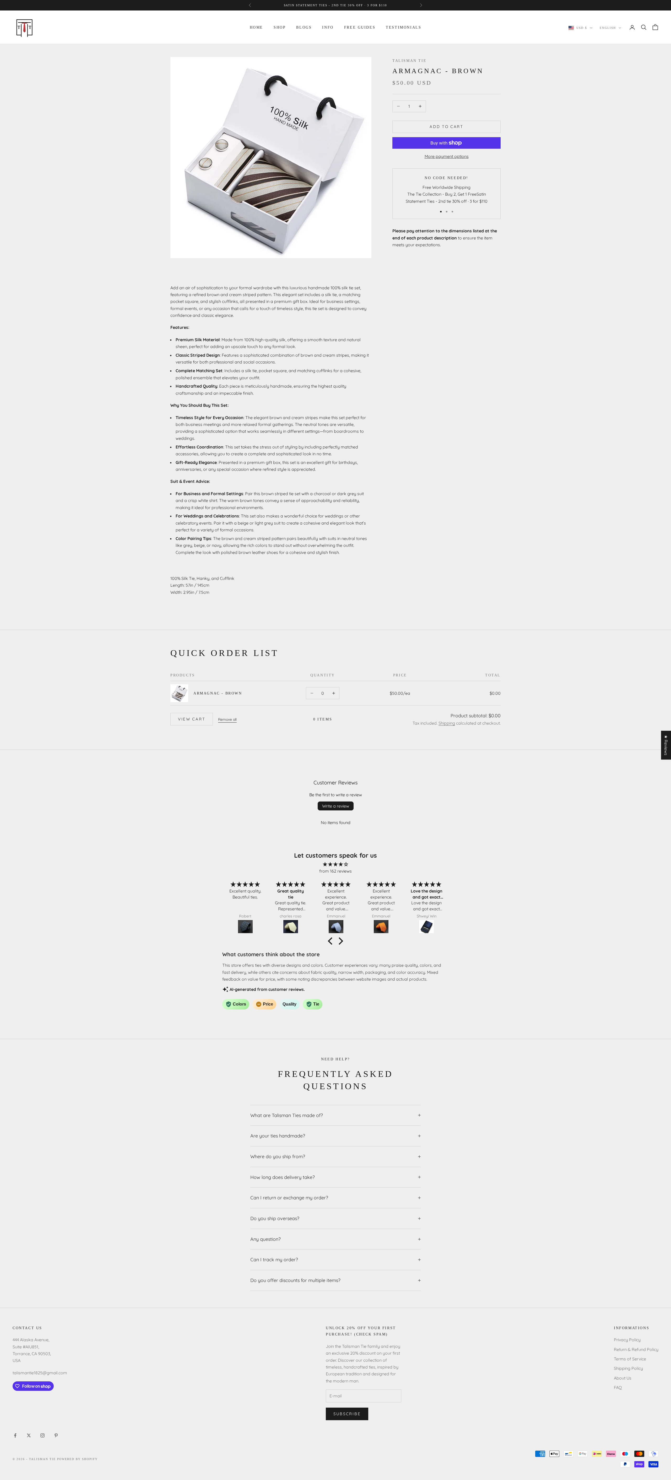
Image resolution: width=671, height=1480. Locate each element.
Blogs (304, 27)
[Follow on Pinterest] (56, 1435)
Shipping (447, 723)
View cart (191, 719)
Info (327, 27)
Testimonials (403, 27)
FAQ (618, 1387)
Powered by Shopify (77, 1459)
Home (256, 27)
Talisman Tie (409, 60)
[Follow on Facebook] (15, 1435)
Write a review (335, 806)
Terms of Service (630, 1358)
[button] (331, 941)
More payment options (447, 156)
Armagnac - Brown (217, 693)
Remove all (227, 719)
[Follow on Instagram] (42, 1435)
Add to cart (446, 126)
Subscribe (347, 1413)
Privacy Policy (627, 1339)
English (608, 27)
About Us (622, 1378)
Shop (280, 27)
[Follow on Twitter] (28, 1435)
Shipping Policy (628, 1368)
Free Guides (360, 27)
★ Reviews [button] (666, 745)
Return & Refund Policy (636, 1349)
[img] (335, 864)
